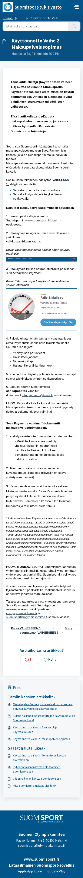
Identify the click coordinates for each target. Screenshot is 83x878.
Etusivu (8, 18)
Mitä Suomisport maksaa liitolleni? (34, 786)
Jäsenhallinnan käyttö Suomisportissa (37, 778)
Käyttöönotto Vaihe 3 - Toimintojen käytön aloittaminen (39, 757)
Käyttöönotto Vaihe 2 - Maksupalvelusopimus (41, 739)
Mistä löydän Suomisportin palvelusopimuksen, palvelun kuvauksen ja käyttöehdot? (43, 706)
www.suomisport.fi (41, 859)
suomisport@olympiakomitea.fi (26, 617)
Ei (31, 659)
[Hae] (74, 26)
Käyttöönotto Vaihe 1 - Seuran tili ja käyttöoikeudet (35, 729)
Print (17, 687)
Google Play (56, 871)
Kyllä (52, 659)
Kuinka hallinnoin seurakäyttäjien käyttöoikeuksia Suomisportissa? (44, 718)
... (22, 18)
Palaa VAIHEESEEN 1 (26, 628)
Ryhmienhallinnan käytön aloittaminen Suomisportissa (36, 769)
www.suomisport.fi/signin (41, 220)
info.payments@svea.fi (21, 613)
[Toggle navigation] (76, 7)
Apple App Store (30, 871)
